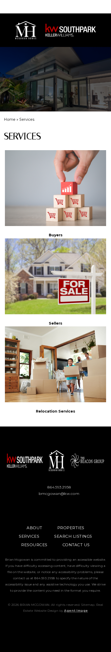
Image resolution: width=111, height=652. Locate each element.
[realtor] (72, 509)
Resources (34, 544)
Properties (70, 527)
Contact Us (76, 544)
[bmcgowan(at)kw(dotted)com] (98, 7)
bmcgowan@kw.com (58, 493)
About (34, 527)
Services (29, 536)
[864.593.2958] (55, 6)
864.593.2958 (58, 487)
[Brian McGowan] (28, 30)
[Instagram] (39, 509)
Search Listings (73, 536)
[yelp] (89, 509)
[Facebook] (22, 509)
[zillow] (55, 509)
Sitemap (88, 605)
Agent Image (76, 611)
